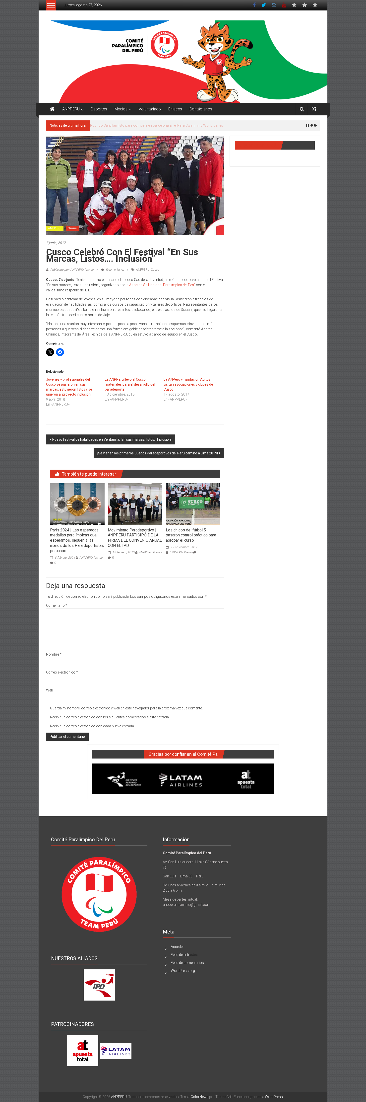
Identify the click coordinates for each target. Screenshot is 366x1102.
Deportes (99, 109)
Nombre (53, 654)
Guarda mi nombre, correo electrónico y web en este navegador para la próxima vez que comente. (126, 708)
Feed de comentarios (187, 963)
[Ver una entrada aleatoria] (314, 109)
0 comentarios (114, 269)
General (72, 228)
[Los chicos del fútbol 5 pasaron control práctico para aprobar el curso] (193, 504)
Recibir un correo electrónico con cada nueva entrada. (92, 726)
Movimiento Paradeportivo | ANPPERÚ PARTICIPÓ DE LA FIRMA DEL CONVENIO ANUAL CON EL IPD (135, 538)
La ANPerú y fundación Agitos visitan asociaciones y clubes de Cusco (188, 384)
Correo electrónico (62, 672)
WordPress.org (183, 971)
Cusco (155, 269)
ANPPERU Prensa (90, 557)
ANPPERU (71, 109)
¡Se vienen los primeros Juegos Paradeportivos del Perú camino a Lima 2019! (157, 453)
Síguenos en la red (258, 145)
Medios (121, 109)
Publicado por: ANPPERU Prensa (72, 269)
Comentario (56, 605)
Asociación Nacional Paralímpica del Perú (162, 285)
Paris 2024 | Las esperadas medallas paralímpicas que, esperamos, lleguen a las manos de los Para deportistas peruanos (77, 540)
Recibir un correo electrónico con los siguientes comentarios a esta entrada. (110, 717)
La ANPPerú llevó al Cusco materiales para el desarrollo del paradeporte (130, 384)
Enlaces (175, 109)
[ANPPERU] (52, 109)
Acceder (177, 947)
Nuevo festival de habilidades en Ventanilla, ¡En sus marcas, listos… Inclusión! (112, 439)
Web (49, 690)
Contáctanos (200, 109)
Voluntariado (150, 109)
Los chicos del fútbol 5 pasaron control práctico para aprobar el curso (191, 535)
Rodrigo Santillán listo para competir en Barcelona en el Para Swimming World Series (156, 125)
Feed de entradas (184, 955)
